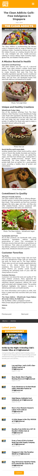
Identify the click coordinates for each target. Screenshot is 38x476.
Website (4, 305)
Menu (4, 308)
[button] (33, 3)
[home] (4, 3)
